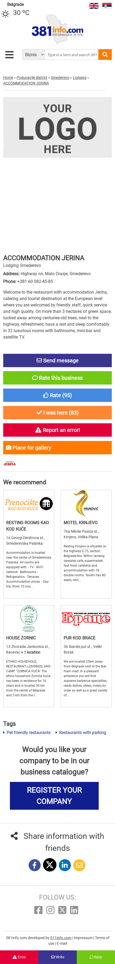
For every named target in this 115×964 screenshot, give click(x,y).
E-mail (62, 943)
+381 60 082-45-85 (35, 281)
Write (59, 957)
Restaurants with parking (82, 732)
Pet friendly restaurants (28, 732)
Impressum (83, 938)
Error (21, 957)
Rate (97, 957)
